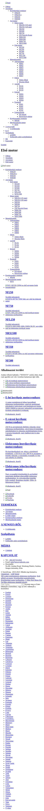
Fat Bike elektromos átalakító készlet (14, 582)
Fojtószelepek (19, 112)
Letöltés (13, 135)
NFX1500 (22, 57)
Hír (6, 139)
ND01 (21, 94)
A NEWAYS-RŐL (11, 524)
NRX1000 (23, 43)
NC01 (21, 86)
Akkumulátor (19, 62)
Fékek (16, 78)
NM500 (17, 19)
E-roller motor (10, 516)
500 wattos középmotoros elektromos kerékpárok (18, 576)
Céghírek (8, 550)
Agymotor (13, 21)
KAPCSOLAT (9, 555)
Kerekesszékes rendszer (18, 118)
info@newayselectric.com (19, 562)
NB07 (21, 76)
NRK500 (22, 39)
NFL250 (22, 55)
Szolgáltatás (9, 133)
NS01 (21, 104)
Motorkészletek (15, 59)
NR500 (21, 31)
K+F (7, 131)
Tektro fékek (23, 80)
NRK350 (22, 37)
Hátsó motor (18, 23)
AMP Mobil (15, 574)
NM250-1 (18, 15)
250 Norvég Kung (25, 35)
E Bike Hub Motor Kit (33, 580)
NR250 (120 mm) (25, 27)
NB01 (21, 64)
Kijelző (17, 92)
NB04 (21, 70)
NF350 (21, 49)
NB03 (21, 68)
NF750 (21, 53)
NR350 (21, 29)
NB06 (21, 74)
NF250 (21, 47)
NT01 (21, 108)
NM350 (17, 17)
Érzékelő (17, 102)
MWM (16, 121)
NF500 (21, 51)
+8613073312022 (15, 560)
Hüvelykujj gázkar (25, 116)
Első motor (18, 45)
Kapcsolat (9, 141)
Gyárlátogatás (15, 129)
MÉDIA (5, 545)
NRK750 (22, 41)
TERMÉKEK (9, 504)
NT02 (21, 110)
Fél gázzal (22, 114)
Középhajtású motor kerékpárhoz (12, 580)
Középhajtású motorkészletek (24, 578)
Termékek (9, 9)
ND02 (21, 96)
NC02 (21, 88)
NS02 (21, 106)
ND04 (21, 100)
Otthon (7, 7)
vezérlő (17, 84)
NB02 (21, 66)
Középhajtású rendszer (18, 11)
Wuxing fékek (24, 82)
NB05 (21, 72)
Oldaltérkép (5, 574)
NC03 (21, 90)
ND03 (21, 98)
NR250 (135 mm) (25, 25)
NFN (16, 125)
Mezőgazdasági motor (18, 123)
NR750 (21, 33)
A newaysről (9, 127)
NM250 (17, 13)
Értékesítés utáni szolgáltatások (21, 137)
